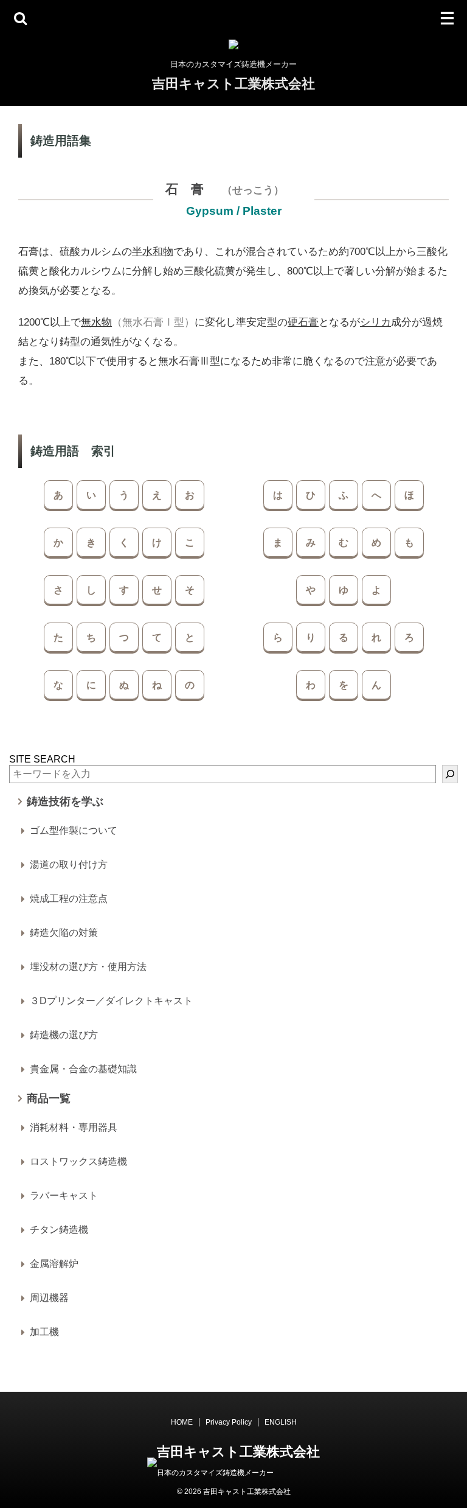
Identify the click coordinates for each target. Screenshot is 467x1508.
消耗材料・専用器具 (73, 1127)
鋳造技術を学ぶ (65, 801)
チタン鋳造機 (59, 1229)
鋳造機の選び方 (64, 1035)
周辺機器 (49, 1298)
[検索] (450, 774)
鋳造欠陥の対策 (64, 932)
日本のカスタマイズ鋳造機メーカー (215, 1472)
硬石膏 (303, 322)
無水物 (96, 322)
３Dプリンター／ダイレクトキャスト (111, 1001)
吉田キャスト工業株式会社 (233, 83)
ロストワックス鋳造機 (78, 1161)
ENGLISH (281, 1422)
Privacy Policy (229, 1422)
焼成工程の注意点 (69, 898)
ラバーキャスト (64, 1195)
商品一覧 (49, 1098)
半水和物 (152, 251)
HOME (182, 1422)
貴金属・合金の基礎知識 (83, 1069)
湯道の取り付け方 (69, 864)
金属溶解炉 (54, 1263)
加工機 (44, 1332)
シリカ (375, 322)
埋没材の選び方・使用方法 (88, 967)
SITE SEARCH (42, 759)
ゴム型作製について (73, 830)
